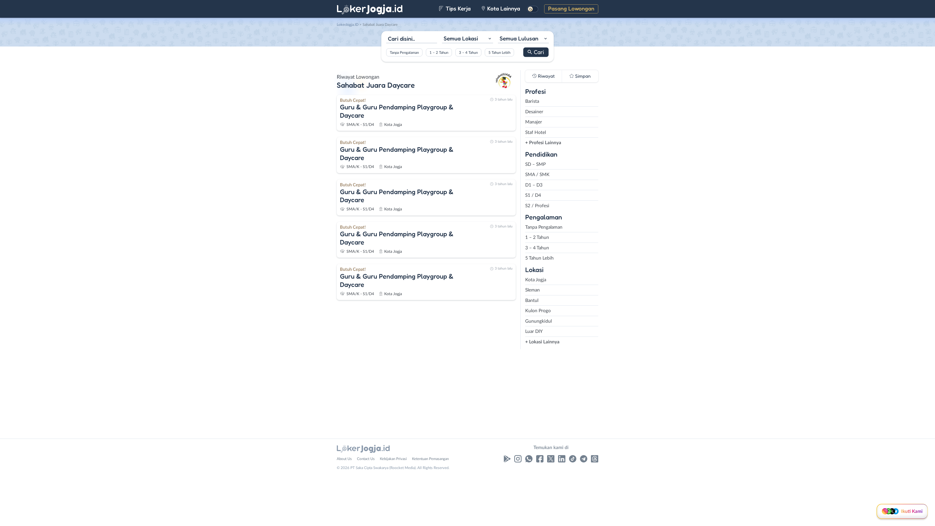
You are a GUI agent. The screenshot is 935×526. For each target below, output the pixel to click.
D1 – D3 (533, 185)
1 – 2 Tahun (439, 52)
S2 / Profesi (537, 206)
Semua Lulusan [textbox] (519, 38)
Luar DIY (534, 331)
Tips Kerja (457, 8)
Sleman (532, 290)
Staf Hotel (535, 132)
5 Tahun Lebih (499, 52)
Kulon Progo (538, 311)
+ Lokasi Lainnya (542, 342)
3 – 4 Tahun (468, 52)
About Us (344, 459)
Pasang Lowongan (571, 8)
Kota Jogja (535, 280)
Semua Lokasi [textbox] (461, 38)
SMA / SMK (537, 174)
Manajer (533, 122)
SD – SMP (535, 164)
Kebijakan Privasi (393, 459)
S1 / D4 (533, 195)
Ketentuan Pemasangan (430, 459)
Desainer (534, 112)
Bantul (531, 300)
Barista (532, 101)
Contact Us (366, 459)
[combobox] (467, 39)
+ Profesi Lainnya (543, 143)
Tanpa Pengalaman (404, 52)
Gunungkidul (538, 321)
